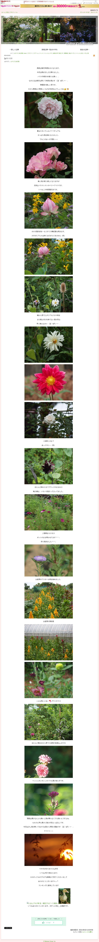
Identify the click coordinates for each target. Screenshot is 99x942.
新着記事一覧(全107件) (49, 49)
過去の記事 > (84, 49)
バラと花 (86, 53)
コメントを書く (87, 932)
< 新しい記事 (14, 49)
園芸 (4, 3)
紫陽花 (66, 53)
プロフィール (13, 12)
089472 (93, 10)
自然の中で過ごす (58, 53)
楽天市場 (96, 3)
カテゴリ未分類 (18, 53)
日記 (7, 12)
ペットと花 (79, 53)
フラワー (29, 53)
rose (25, 53)
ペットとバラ (48, 53)
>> (76, 3)
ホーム (3, 12)
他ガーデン (72, 53)
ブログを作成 (88, 3)
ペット (41, 53)
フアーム (35, 53)
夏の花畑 (9, 58)
